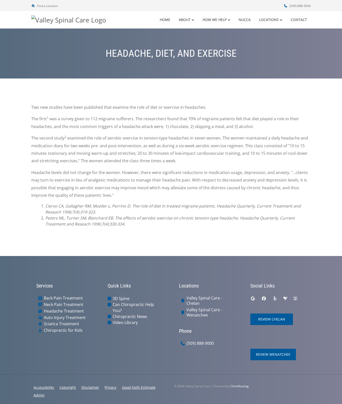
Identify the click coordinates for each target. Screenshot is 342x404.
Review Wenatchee (273, 354)
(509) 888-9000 (300, 6)
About (185, 19)
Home (165, 19)
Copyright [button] (68, 387)
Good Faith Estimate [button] (138, 387)
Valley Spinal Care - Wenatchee (204, 312)
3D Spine (121, 298)
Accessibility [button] (44, 387)
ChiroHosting (239, 386)
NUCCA (245, 19)
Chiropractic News (130, 316)
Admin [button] (39, 395)
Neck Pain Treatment (63, 304)
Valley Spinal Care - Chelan (204, 301)
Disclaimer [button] (90, 387)
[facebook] (263, 299)
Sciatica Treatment (61, 323)
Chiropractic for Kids (63, 330)
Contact (299, 19)
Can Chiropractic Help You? (133, 307)
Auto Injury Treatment (65, 317)
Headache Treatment (64, 311)
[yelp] (274, 299)
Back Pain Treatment (63, 298)
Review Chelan (271, 319)
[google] (252, 299)
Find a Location (47, 6)
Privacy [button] (110, 387)
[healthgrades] (285, 299)
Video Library (125, 322)
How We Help (215, 19)
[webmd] (295, 299)
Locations (269, 19)
